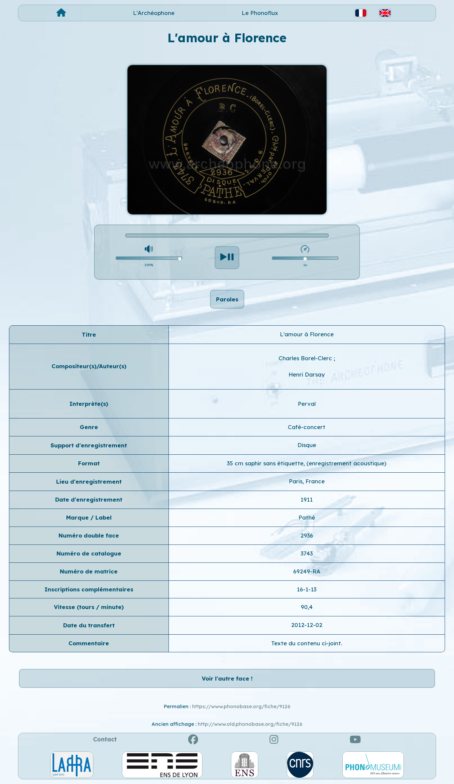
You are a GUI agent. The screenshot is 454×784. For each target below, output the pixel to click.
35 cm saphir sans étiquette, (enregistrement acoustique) (306, 463)
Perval (307, 403)
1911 (306, 499)
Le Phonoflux (260, 12)
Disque (306, 444)
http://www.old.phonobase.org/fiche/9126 (250, 724)
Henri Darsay (306, 374)
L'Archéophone (153, 12)
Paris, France (307, 481)
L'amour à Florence (307, 334)
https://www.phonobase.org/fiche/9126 (241, 706)
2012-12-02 (306, 624)
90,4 (307, 606)
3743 (307, 553)
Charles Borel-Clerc (306, 358)
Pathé (306, 517)
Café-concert (306, 426)
